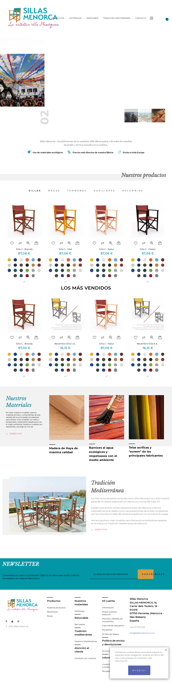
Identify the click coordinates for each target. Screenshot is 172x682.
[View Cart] (164, 18)
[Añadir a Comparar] (20, 243)
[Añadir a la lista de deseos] (12, 243)
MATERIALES (75, 18)
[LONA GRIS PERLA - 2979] (33, 270)
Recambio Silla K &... (148, 343)
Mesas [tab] (54, 190)
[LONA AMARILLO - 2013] (9, 260)
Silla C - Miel (65, 249)
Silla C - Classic (148, 249)
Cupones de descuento (113, 625)
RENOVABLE (92, 18)
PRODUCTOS (58, 18)
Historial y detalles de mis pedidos (112, 620)
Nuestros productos (56, 607)
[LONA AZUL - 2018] (15, 260)
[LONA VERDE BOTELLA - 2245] (21, 270)
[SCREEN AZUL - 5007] (21, 275)
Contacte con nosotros (85, 658)
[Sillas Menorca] (34, 18)
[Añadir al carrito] (36, 243)
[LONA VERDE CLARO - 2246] (27, 270)
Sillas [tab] (35, 190)
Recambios (52, 612)
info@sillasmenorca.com (142, 633)
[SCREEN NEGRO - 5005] (15, 275)
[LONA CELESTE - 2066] (33, 260)
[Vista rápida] (28, 243)
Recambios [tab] (132, 190)
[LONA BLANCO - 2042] (21, 260)
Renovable (80, 624)
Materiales (79, 611)
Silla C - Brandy (24, 249)
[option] (86, 84)
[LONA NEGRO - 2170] (27, 265)
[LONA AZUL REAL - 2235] (9, 270)
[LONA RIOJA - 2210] (39, 265)
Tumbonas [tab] (77, 190)
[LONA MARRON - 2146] (21, 265)
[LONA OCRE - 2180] (33, 265)
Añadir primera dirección (109, 613)
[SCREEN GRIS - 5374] (33, 275)
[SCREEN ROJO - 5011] (27, 275)
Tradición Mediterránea (86, 641)
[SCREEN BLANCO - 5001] (39, 270)
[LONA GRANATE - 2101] (39, 260)
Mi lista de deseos (110, 634)
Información (108, 607)
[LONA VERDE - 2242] (15, 270)
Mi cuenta (108, 600)
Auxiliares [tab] (104, 190)
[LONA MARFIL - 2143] (9, 265)
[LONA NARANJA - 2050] (27, 260)
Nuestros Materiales (19, 401)
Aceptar (139, 670)
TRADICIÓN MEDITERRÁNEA (116, 18)
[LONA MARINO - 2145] (15, 265)
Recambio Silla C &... (65, 343)
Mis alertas (107, 630)
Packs (50, 616)
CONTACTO (140, 18)
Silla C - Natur (106, 249)
